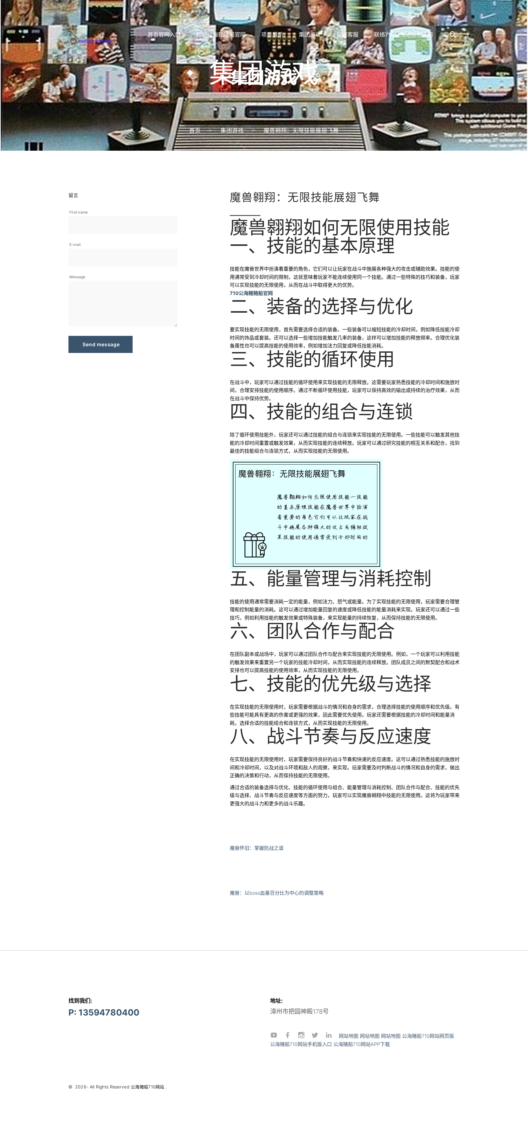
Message (77, 277)
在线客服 (347, 34)
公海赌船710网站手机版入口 (301, 1044)
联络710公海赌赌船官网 (403, 34)
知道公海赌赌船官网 (221, 34)
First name (78, 212)
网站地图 (348, 1036)
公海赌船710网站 (147, 1086)
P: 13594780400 (103, 1012)
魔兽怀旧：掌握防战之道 (257, 848)
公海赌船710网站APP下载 (361, 1044)
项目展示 (272, 34)
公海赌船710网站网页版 (428, 1036)
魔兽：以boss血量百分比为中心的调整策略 (277, 893)
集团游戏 (310, 34)
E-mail (75, 244)
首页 (195, 130)
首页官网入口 (164, 34)
